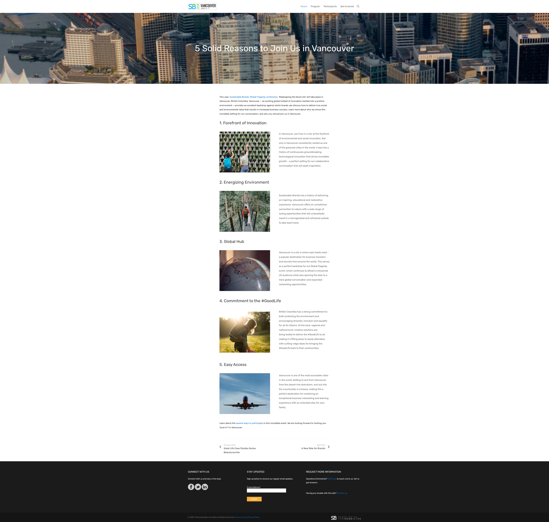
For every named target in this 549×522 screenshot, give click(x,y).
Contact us (342, 493)
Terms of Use (241, 517)
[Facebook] (191, 487)
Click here (331, 479)
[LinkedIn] (205, 487)
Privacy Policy (254, 517)
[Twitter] (198, 487)
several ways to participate (249, 423)
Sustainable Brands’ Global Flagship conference (253, 97)
